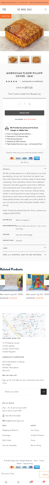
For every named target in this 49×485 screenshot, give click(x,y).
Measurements (9, 226)
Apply (45, 474)
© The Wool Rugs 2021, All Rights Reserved (18, 461)
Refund (19, 463)
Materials (7, 220)
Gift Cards (6, 440)
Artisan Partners (37, 435)
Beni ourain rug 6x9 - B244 (9, 294)
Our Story (35, 430)
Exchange (6, 435)
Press (33, 440)
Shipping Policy (28, 463)
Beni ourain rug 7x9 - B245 (35, 294)
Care (5, 248)
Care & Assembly (9, 445)
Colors (6, 234)
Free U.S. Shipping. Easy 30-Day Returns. (22, 255)
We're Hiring (36, 445)
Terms (36, 461)
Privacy (41, 461)
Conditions (8, 240)
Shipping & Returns (10, 430)
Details (6, 169)
